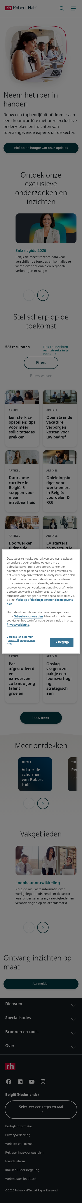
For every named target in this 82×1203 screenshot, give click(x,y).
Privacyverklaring (18, 624)
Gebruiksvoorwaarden (28, 616)
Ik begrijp (61, 642)
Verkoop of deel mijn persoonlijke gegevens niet (21, 640)
